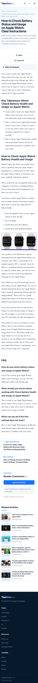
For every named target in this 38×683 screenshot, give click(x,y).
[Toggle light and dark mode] (29, 3)
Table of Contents (12, 67)
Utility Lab (4, 639)
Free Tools (4, 643)
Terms (3, 665)
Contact (4, 661)
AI (2, 624)
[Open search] (25, 3)
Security (4, 628)
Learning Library (6, 647)
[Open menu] (34, 3)
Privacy (3, 669)
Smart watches (12, 11)
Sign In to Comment (19, 482)
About (3, 657)
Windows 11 (5, 620)
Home (3, 11)
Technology (5, 612)
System (3, 616)
